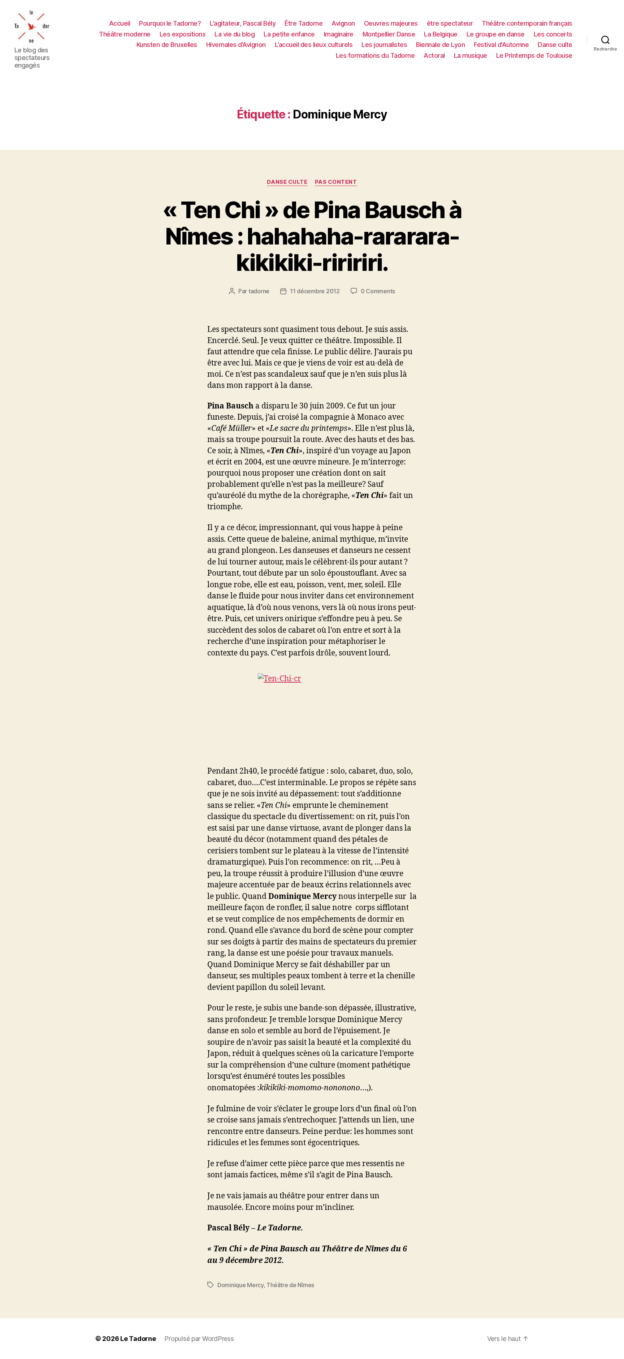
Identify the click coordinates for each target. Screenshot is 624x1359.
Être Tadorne (303, 23)
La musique (470, 55)
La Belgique (441, 34)
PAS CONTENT (336, 182)
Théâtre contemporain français (527, 23)
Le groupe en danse (496, 34)
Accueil (119, 23)
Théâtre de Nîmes (290, 1285)
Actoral (434, 55)
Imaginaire (339, 34)
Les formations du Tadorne (375, 55)
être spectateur (450, 23)
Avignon (343, 23)
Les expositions (183, 34)
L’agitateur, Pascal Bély (243, 23)
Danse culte (555, 44)
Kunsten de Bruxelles (166, 44)
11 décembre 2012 (315, 291)
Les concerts (553, 34)
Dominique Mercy (240, 1285)
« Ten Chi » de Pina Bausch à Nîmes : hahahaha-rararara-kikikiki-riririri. (312, 236)
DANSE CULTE (287, 182)
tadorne (258, 291)
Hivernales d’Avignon (236, 44)
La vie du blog (234, 34)
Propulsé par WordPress (199, 1338)
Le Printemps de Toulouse (534, 55)
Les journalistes (384, 44)
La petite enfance (289, 34)
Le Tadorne (138, 1338)
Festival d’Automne (501, 44)
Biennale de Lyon (440, 44)
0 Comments (378, 291)
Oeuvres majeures (391, 23)
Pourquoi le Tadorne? (170, 23)
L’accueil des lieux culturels (314, 44)
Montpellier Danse (389, 34)
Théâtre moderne (125, 34)
